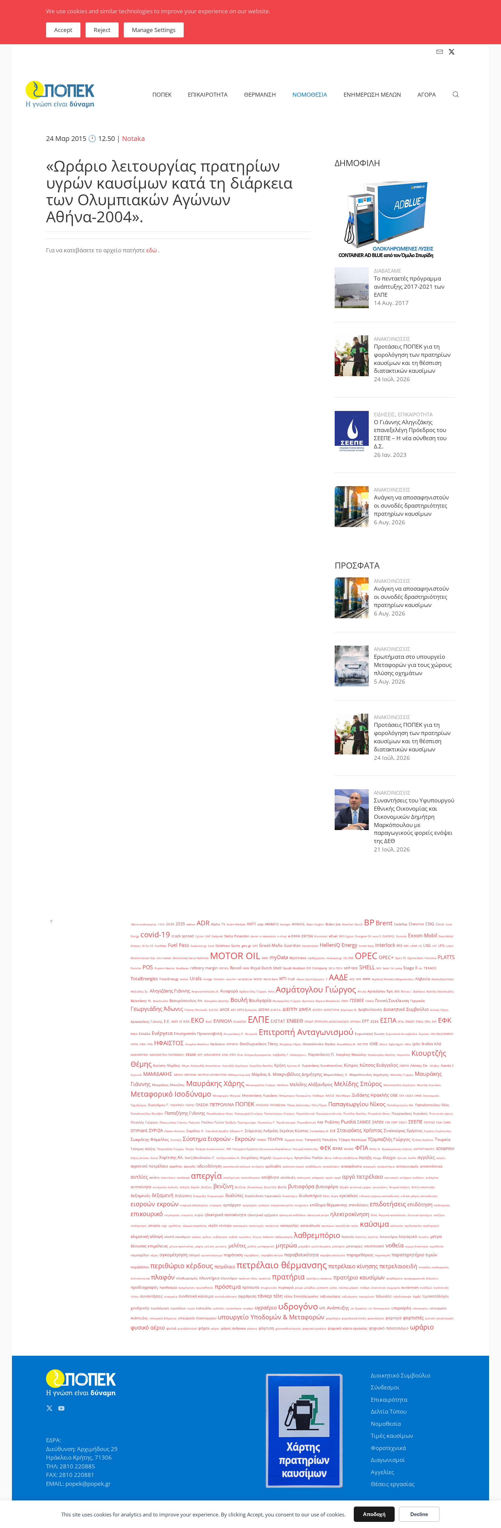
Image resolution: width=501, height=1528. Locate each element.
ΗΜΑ (142, 1044)
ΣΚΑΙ (439, 1122)
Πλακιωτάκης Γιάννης (173, 1122)
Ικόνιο (383, 1044)
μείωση (209, 1246)
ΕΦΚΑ (134, 1034)
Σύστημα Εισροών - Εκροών (219, 1138)
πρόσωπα (250, 1287)
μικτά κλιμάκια (321, 1246)
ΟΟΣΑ (409, 1095)
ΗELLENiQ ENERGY (441, 1034)
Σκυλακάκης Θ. (319, 1131)
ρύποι (333, 1287)
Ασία (271, 991)
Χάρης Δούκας (140, 1158)
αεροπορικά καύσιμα (236, 1166)
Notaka (133, 138)
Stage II (410, 967)
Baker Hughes (315, 924)
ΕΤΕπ (427, 1021)
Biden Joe (333, 924)
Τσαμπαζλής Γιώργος (170, 1149)
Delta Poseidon (236, 936)
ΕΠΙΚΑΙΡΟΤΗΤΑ (415, 414)
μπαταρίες (354, 1246)
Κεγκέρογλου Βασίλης (382, 1054)
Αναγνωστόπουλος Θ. (205, 991)
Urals (196, 978)
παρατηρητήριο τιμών (414, 1255)
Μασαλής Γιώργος (401, 1075)
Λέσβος (434, 1065)
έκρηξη (365, 1157)
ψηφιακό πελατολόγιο (389, 1328)
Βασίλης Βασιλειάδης (440, 991)
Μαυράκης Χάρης (215, 1083)
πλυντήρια (209, 1277)
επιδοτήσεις (388, 1203)
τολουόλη (203, 1308)
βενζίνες (206, 1187)
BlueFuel (347, 924)
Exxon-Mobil (422, 935)
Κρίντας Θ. (294, 1065)
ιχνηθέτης (174, 1225)
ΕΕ (180, 1021)
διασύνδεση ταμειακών (263, 1196)
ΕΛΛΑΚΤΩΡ (239, 1021)
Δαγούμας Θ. (348, 1010)
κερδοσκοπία (413, 1225)
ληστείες (360, 1237)
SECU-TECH (336, 968)
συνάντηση (410, 1287)
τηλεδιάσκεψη (402, 1296)
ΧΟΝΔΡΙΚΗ (445, 1148)
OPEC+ (386, 957)
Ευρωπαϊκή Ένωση (369, 1034)
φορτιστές (413, 1318)
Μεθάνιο (282, 1085)
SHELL (367, 967)
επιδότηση (419, 1204)
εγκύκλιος (348, 1195)
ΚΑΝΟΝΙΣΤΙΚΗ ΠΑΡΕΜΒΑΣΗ (167, 1054)
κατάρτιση (272, 1225)
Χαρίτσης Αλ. (171, 1157)
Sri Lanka (396, 968)
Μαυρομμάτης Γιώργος (261, 1085)
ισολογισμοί (139, 1225)
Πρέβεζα (230, 1122)
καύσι (355, 1225)
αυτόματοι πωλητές (165, 1187)
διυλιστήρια (310, 1195)
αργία (329, 1177)
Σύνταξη (175, 1140)
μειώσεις (221, 1246)
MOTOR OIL (235, 956)
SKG (378, 968)
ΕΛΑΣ (209, 1021)
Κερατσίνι (403, 1054)
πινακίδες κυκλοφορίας (434, 1267)
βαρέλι (195, 1187)
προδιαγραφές (144, 1287)
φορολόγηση (375, 1318)
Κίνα (240, 1054)
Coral (440, 924)
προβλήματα (394, 1278)
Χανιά (154, 1158)
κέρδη (213, 1225)
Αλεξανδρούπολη (442, 979)
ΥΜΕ (228, 1149)
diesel (254, 936)
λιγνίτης (373, 1237)
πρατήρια (288, 1277)
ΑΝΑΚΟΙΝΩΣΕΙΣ (392, 338)
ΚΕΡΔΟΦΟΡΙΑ (212, 1054)
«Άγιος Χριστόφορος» (310, 979)
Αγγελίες (382, 1472)
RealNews (182, 968)
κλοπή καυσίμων (177, 1237)
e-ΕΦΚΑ (294, 936)
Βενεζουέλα (160, 1001)
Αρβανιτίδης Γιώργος (253, 991)
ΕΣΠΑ (388, 1020)
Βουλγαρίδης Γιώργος (287, 1001)
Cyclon (199, 936)
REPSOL (224, 968)
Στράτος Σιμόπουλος (437, 1131)
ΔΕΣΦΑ (263, 1009)
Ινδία (408, 1044)
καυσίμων (327, 1225)
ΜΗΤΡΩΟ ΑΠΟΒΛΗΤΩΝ (212, 1075)
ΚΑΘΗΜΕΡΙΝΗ (139, 1054)
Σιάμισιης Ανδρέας (261, 1130)
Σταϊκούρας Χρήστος (403, 1130)
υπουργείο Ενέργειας (163, 1318)
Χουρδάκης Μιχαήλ (256, 1158)
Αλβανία (422, 978)
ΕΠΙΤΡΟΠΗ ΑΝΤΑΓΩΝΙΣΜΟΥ (332, 1021)
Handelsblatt (310, 946)
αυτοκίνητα (141, 1186)
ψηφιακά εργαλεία (314, 1328)
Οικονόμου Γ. (158, 1105)
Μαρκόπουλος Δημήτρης (369, 1074)
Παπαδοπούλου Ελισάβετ (147, 1113)
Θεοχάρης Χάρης (290, 1044)
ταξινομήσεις (330, 1296)
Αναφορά (229, 990)
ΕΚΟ (197, 1020)
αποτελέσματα (250, 1177)
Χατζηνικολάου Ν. (228, 1158)
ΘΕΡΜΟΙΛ (232, 1044)
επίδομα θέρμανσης (328, 1204)
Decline (419, 1514)
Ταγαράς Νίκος (293, 1140)
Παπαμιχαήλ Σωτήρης (248, 1113)
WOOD (258, 979)
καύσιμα (374, 1224)
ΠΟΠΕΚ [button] (161, 94)
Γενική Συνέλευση (392, 1000)
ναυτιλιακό (374, 1246)
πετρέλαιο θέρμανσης (282, 1265)
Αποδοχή (374, 1514)
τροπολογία (233, 1308)
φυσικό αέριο (148, 1327)
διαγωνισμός (215, 1196)
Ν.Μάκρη (318, 1095)
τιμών (191, 1308)
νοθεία (394, 1245)
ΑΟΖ (352, 979)
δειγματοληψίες (399, 1187)
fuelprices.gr (199, 946)
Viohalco (219, 979)
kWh (406, 946)
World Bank (270, 979)
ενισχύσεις (301, 1205)
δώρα (334, 1196)
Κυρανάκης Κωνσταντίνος (322, 1065)
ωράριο (422, 1327)
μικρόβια (304, 1246)
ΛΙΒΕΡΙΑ (404, 1065)
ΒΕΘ (396, 991)
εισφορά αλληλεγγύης (194, 1205)
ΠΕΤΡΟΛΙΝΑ (222, 1104)
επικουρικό (147, 1213)
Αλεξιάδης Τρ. (139, 991)
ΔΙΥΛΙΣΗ (317, 1010)
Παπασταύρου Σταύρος (279, 1113)
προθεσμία (168, 1287)
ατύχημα (405, 1177)
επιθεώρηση (442, 1205)
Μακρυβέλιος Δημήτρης (297, 1074)
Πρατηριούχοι (247, 1122)
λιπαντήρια (388, 1237)
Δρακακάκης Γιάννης (147, 1021)
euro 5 (377, 936)
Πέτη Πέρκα (319, 1105)
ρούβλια (309, 1287)
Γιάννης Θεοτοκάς (196, 1010)
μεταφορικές (266, 1246)
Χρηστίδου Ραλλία (308, 1158)
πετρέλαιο (224, 1266)
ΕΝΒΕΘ (295, 1020)
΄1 (327, 979)
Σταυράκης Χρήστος (359, 1130)
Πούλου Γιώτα (212, 1122)
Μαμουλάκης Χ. (335, 1074)
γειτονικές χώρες (360, 1187)
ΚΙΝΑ (225, 1054)
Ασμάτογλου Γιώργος (316, 989)
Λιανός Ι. (447, 1065)
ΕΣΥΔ (401, 1021)
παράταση (233, 1254)
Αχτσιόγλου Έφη (380, 991)
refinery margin (204, 968)
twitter (184, 979)
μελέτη (251, 1246)
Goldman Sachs (227, 945)
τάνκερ (265, 1296)
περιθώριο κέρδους (181, 1265)
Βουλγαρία (260, 1000)
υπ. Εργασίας (358, 1308)
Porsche (136, 968)
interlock (385, 945)
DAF (207, 936)
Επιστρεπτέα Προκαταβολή (198, 1033)
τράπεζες (219, 1308)
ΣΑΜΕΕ (364, 1122)
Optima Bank (415, 958)
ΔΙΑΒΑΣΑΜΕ (387, 270)
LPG (441, 945)
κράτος (207, 1237)
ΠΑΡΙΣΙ (190, 1105)
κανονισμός (256, 1225)
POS (147, 967)
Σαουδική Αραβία (217, 1131)
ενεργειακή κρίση (282, 1205)
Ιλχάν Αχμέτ (396, 1044)
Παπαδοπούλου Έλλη (432, 1105)
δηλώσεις (183, 1195)
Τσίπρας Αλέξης (143, 1149)
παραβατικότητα (301, 1255)
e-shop (282, 936)
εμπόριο (263, 1205)
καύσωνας (396, 1225)
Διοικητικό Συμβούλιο (406, 1009)
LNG (427, 945)
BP (369, 922)
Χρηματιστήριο (283, 1158)
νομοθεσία (436, 1246)
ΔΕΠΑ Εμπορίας (247, 1010)
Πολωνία (194, 1122)
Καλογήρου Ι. (298, 1054)
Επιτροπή (251, 1034)
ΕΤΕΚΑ (419, 1021)
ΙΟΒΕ (373, 1043)
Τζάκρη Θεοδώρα (352, 1139)
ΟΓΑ (401, 1095)
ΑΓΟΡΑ (427, 94)
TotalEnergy (169, 979)
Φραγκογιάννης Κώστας (397, 1149)
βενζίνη (223, 1186)
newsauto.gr (334, 958)
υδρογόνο (298, 1306)
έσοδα (412, 1158)
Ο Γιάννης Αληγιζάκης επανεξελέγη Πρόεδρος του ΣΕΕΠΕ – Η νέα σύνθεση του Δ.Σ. (410, 434)
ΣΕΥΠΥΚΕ (429, 1122)
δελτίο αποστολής (423, 1187)
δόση (326, 1196)
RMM (246, 968)
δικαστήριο (290, 1196)
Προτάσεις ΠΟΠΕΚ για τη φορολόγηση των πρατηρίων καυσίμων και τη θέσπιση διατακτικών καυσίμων (412, 359)
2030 (170, 924)
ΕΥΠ (434, 1021)
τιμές (417, 1296)
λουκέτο (424, 1237)
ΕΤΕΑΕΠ (409, 1021)
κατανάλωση (310, 1225)
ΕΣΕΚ (374, 1021)
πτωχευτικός (269, 1287)
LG (420, 946)
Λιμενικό (136, 1075)
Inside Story (366, 946)
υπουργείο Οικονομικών (197, 1318)
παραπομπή (382, 1255)
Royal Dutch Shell (266, 968)
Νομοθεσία (386, 1424)
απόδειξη (287, 1177)
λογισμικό (408, 1236)
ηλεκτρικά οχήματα (262, 1215)
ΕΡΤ (365, 1021)
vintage (207, 979)
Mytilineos (297, 958)
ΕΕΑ (186, 1021)
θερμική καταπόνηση (392, 1215)
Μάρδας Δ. (261, 1074)
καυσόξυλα (342, 1225)
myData (279, 957)
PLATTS (446, 957)
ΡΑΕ (320, 1122)
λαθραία (268, 1237)
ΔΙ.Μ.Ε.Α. (276, 1010)
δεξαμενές (140, 1195)
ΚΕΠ (199, 1054)
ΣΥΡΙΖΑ (156, 1130)
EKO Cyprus (346, 936)
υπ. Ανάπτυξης (334, 1308)
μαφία (199, 1246)
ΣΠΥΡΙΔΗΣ (139, 1130)
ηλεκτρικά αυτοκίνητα (225, 1214)
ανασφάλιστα (351, 1166)
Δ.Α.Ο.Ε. (213, 1010)
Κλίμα (185, 1065)
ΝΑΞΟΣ (329, 1095)
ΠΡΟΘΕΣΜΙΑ (278, 1105)
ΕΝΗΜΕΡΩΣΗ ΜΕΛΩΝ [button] (372, 94)
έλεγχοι (389, 1157)
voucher (231, 979)
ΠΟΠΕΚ (244, 1104)
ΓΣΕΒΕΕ (357, 1000)
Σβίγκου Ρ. (236, 1131)
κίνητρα (225, 1225)
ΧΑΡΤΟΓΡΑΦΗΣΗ (424, 1149)
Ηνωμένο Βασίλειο (197, 1044)
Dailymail (217, 936)
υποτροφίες (420, 1308)
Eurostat (401, 936)
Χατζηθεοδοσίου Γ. (200, 1158)
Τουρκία (442, 1139)
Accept (63, 30)
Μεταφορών (220, 1095)
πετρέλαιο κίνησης (353, 1266)
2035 (180, 923)
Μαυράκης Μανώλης (168, 1085)
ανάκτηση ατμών (293, 1166)
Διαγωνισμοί (388, 1460)
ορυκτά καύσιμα (211, 1255)
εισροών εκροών (155, 1204)
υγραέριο (266, 1307)
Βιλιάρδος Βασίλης (216, 1001)
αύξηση (184, 1187)
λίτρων (257, 1237)
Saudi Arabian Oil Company (305, 968)
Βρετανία (308, 1001)
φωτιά (171, 1328)
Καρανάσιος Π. (321, 1054)
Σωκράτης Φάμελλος (150, 1139)
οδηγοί (194, 1255)
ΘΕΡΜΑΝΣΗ (260, 94)
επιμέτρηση (172, 1215)
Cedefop (400, 924)
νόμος (154, 1255)
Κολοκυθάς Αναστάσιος (206, 1065)
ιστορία (154, 1225)
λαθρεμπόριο (317, 1235)
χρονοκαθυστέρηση (288, 1328)
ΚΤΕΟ (232, 1054)
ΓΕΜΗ (344, 1001)
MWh (265, 958)
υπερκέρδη (401, 1308)
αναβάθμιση (313, 1166)
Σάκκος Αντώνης (174, 1131)
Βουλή (238, 1000)
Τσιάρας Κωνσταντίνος (210, 1149)
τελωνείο (384, 1296)
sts (420, 968)
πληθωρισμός (187, 1278)
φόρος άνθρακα (233, 1328)
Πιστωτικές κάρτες (441, 1113)
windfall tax (245, 979)
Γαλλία (369, 1001)
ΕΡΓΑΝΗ (355, 1021)
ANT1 (251, 924)
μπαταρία (338, 1246)
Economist (321, 936)
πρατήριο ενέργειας (319, 1278)
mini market (163, 958)
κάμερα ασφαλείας (195, 1225)
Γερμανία (417, 1001)
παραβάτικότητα (272, 1255)
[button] (455, 94)
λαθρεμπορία (283, 1237)
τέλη (278, 1296)
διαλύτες (234, 1195)
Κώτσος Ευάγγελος (379, 1065)
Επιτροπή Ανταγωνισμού (306, 1031)
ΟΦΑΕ (418, 1095)
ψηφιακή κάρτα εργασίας (347, 1328)
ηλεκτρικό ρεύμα (318, 1215)
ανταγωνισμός (407, 1166)
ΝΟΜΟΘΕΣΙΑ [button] (309, 94)
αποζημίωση (231, 1177)
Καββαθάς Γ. (281, 1054)
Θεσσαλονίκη (313, 1044)
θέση (374, 1215)
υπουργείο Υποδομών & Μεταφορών (271, 1317)
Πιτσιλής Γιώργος (144, 1122)
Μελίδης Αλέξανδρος (311, 1084)
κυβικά (233, 1237)
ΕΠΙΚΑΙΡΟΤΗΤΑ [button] (208, 94)
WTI (282, 978)
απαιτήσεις (168, 1177)
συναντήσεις (151, 1296)
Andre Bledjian (236, 924)
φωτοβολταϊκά (187, 1328)
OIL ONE (348, 958)
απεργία (206, 1175)
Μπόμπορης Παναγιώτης (295, 1095)
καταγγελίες (289, 1225)
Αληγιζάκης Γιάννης (170, 991)
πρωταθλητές (204, 1287)
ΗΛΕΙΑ (134, 1044)
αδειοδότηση (209, 1166)
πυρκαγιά (285, 1287)
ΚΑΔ (437, 1043)
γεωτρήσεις (380, 1187)
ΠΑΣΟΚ (202, 1104)
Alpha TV (218, 924)
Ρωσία (348, 1121)
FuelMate (161, 946)
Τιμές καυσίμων (392, 1435)
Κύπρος (351, 1065)
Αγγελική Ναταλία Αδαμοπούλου (393, 979)
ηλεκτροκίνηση (349, 1214)
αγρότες (175, 1166)
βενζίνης (240, 1187)
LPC (434, 946)
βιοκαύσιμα (255, 1187)
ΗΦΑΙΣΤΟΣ (169, 1043)
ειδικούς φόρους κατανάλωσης (379, 1196)
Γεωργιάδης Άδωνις (157, 1009)
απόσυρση (303, 1177)
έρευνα (402, 1158)
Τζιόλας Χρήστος (423, 1140)
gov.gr (246, 945)
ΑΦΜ (366, 979)
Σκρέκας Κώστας (293, 1130)
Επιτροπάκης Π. (234, 1034)
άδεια (328, 1158)
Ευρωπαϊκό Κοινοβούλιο (402, 1034)
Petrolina (430, 958)
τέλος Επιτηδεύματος (301, 1296)
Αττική (362, 991)
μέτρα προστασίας (181, 1246)
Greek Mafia (271, 945)
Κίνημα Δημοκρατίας (257, 1054)
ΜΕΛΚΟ (178, 1075)
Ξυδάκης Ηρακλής (370, 1095)
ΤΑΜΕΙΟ (261, 1140)
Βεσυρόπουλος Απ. (186, 1000)
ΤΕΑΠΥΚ (275, 1139)
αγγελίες (426, 1157)
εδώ (151, 250)
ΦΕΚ (325, 1148)
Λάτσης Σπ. (419, 1065)
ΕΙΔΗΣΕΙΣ (384, 414)
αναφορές (369, 1166)
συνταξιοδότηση (226, 1296)
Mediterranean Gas (143, 958)
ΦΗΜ (337, 1148)
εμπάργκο (232, 1205)
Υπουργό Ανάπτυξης (305, 1149)
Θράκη (330, 1044)
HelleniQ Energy (339, 944)
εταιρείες (187, 1215)
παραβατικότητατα (332, 1255)
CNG (429, 923)
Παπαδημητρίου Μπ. (400, 1105)
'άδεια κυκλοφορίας (143, 924)
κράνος (196, 1237)
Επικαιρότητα (389, 1399)
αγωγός (190, 1166)
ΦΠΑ (361, 1148)
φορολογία (333, 1318)
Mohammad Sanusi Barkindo (191, 958)
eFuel (333, 936)
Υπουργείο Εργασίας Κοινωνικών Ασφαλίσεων (261, 1149)
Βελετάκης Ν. (141, 1001)
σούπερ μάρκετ (349, 1287)
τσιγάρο (248, 1308)
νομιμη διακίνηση (416, 1246)
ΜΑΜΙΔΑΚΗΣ (157, 1073)
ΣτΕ (333, 1131)
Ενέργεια (162, 1033)
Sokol (386, 968)
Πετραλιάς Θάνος (379, 1113)
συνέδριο (426, 1287)
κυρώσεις (245, 1237)
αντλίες (139, 1177)
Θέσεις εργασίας (392, 1484)
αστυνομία (391, 1177)
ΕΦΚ (444, 1020)
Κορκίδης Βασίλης (261, 1065)
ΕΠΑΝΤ (309, 1021)
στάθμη (365, 1287)
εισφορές (216, 1205)
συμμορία (393, 1287)
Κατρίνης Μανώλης (351, 1054)
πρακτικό (265, 1278)
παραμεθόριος (360, 1254)
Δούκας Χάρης (439, 1010)
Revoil (235, 967)
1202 (161, 924)
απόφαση (318, 1177)
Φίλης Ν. (374, 1149)
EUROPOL (388, 936)
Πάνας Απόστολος (298, 1105)
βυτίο (282, 1187)
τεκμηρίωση (366, 1296)
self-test (351, 968)
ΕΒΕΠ (174, 1021)
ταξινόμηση (349, 1296)
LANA (413, 946)
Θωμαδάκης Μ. (346, 1044)
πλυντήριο (229, 1278)
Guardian (292, 945)
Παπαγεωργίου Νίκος (356, 1104)
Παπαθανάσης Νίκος (220, 1113)
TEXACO (430, 968)
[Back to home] (60, 94)
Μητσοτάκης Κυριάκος (260, 1095)
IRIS (399, 945)
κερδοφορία (431, 1225)
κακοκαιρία (240, 1225)
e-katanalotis (268, 936)
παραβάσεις (252, 1255)
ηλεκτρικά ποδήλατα (292, 1215)
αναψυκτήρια (386, 1166)
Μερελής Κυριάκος (429, 1085)
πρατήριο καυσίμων (359, 1277)
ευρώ (199, 1215)
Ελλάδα (144, 1034)
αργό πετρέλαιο (362, 1176)
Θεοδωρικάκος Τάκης (259, 1043)
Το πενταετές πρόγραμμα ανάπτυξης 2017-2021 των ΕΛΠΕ (409, 286)
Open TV (400, 958)
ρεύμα (299, 1287)
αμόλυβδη (273, 1166)
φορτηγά (393, 1318)
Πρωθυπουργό (285, 1122)
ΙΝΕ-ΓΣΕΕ (362, 1044)
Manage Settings (154, 30)
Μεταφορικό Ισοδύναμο (171, 1094)
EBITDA (307, 936)
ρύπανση (322, 1287)
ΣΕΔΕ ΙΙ (403, 1122)
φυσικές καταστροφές (439, 1318)
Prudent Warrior (164, 968)
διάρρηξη (199, 1196)
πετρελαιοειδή (398, 1266)
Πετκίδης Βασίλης (354, 1113)
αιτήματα (258, 1166)
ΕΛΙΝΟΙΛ (222, 1021)
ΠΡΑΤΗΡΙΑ (262, 1105)
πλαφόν (162, 1277)
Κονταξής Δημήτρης (235, 1065)
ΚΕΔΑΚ (191, 1054)
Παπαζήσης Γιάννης (185, 1113)
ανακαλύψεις (331, 1166)
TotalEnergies (144, 978)
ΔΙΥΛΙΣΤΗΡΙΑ (331, 1010)
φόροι (204, 1328)
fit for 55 (147, 946)
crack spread (182, 936)
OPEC (366, 956)
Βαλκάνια (419, 991)
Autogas (285, 924)
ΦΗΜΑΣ (349, 1149)
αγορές (440, 1158)
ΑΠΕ (358, 979)
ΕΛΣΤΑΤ (278, 1021)
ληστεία (347, 1237)
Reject (102, 30)
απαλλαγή (183, 1177)
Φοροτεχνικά (388, 1448)
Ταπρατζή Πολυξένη (321, 1139)
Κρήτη (280, 1065)
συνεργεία (170, 1296)
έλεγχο (377, 1158)
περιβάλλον (140, 1267)
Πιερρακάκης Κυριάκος (410, 1113)
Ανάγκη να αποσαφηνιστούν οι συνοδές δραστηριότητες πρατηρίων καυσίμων (411, 505)
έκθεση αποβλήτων (345, 1158)
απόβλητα (270, 1177)
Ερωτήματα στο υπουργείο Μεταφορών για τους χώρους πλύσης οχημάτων (413, 665)
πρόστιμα (228, 1286)
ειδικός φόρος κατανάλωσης (419, 1196)
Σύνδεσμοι (385, 1387)
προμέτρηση (186, 1287)
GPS (255, 946)
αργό (337, 1177)
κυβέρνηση (220, 1237)
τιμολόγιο (178, 1308)
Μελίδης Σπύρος (358, 1084)
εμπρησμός (249, 1205)
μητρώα (286, 1245)
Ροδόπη (332, 1122)
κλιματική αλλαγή (147, 1236)
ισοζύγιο (439, 1215)
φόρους (252, 1328)
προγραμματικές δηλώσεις (421, 1278)
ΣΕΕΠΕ (415, 1121)
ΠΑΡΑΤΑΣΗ (177, 1105)
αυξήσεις (418, 1177)
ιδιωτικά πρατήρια (419, 1215)
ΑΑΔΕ (338, 977)
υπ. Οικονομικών (379, 1308)
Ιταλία (427, 1044)
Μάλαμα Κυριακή (239, 1075)
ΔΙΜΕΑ (305, 1009)
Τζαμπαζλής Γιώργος (389, 1139)
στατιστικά (378, 1287)
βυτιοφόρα (301, 1186)
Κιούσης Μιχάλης (166, 1065)
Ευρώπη (424, 1034)
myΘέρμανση (316, 958)
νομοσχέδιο (140, 1255)
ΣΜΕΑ (447, 1122)
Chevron (416, 924)
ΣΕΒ (387, 1122)
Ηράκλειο (217, 1044)
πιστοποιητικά (140, 1278)
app (260, 924)
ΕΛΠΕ (258, 1019)
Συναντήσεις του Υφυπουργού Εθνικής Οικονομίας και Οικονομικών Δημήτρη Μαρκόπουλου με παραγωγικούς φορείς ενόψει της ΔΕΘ (414, 820)
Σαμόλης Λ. (195, 1131)
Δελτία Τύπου (389, 1411)
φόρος (215, 1328)
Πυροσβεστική (306, 1122)
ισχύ (164, 1225)
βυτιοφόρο (327, 1186)
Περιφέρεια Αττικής (329, 1113)
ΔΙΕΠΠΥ (290, 1009)
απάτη (154, 1177)
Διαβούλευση (370, 1009)
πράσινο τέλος (248, 1278)
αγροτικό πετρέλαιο (149, 1165)
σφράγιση (247, 1296)
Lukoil (449, 946)
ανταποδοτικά (431, 1166)
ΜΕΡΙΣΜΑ (190, 1075)
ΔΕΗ (233, 1010)
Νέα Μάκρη (343, 1095)
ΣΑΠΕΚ (378, 1122)
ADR (203, 923)
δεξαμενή (162, 1195)
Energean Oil (363, 936)
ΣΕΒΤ (394, 1122)
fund (211, 946)
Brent (384, 923)
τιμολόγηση (160, 1308)
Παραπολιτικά (305, 1113)
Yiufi (291, 979)
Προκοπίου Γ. (266, 1122)
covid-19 (155, 934)
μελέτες (237, 1245)
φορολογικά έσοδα (353, 1318)
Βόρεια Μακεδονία (328, 1001)
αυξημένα (432, 1177)
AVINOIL (298, 924)
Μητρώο (235, 1095)
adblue (190, 924)
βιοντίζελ (270, 1187)
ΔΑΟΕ (224, 1009)
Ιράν (416, 1043)
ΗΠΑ (150, 1044)
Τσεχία (189, 1149)
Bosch (359, 924)
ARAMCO (272, 924)
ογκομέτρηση (173, 1255)
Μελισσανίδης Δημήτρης (399, 1085)
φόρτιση (266, 1328)
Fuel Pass (178, 945)
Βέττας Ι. (406, 991)
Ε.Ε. (167, 1021)
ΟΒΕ (394, 1095)
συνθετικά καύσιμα (196, 1296)
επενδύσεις (358, 1205)
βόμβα (344, 1187)
